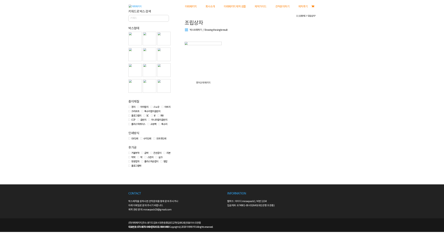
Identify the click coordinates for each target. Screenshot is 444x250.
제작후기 (303, 6)
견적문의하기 (282, 6)
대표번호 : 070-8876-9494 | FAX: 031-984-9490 (148, 227)
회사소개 (210, 6)
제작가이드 (260, 6)
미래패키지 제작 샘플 (235, 6)
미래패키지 (191, 6)
